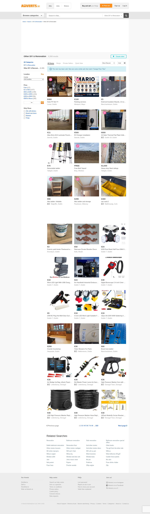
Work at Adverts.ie (27, 489)
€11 (49, 132)
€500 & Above (28, 98)
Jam (48, 459)
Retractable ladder (53, 168)
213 (97, 426)
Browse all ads (72, 503)
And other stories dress (93, 448)
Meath (80, 252)
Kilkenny (85, 204)
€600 (103, 132)
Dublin (54, 104)
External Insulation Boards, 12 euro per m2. (116, 102)
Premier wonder (71, 465)
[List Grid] (121, 63)
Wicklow (81, 171)
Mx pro (88, 459)
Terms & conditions (56, 487)
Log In (125, 6)
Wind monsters (91, 454)
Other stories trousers (53, 448)
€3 (48, 247)
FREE (77, 166)
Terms (104, 503)
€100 (76, 99)
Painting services (80, 102)
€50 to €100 (27, 92)
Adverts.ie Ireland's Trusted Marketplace (32, 5)
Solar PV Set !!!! (52, 102)
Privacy (92, 503)
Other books (110, 445)
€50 (76, 247)
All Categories (28, 62)
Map (42, 74)
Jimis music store (72, 459)
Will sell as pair (91, 451)
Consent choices (55, 494)
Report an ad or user (84, 484)
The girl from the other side (114, 448)
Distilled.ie (24, 482)
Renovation (50, 440)
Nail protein (50, 462)
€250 (49, 346)
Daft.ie (23, 484)
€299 (76, 199)
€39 (102, 280)
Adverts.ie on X (113, 488)
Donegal (63, 384)
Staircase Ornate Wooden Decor (85, 249)
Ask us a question (55, 484)
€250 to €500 (28, 96)
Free (25, 87)
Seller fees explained (84, 489)
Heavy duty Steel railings (109, 168)
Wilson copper (51, 454)
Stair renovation (91, 440)
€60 (102, 346)
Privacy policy (54, 489)
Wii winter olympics (53, 451)
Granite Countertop (54, 349)
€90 (49, 199)
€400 (49, 99)
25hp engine (90, 465)
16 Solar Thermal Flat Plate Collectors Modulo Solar (119, 135)
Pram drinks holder (112, 462)
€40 (49, 413)
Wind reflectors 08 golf (113, 454)
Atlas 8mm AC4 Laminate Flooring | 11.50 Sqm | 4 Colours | (68, 135)
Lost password (82, 482)
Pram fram (50, 465)
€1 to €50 (27, 90)
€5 (102, 99)
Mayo (83, 104)
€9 (48, 313)
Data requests (54, 496)
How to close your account (86, 487)
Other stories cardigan (73, 448)
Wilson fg (69, 454)
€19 (49, 280)
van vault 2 (105, 201)
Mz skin (108, 459)
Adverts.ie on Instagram (116, 482)
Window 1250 (51, 457)
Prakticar (89, 462)
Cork (115, 204)
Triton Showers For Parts (83, 349)
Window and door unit (73, 457)
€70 (49, 166)
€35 (76, 380)
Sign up (117, 6)
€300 (103, 199)
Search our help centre (57, 482)
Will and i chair (71, 451)
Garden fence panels (112, 457)
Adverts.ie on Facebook (115, 485)
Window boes (90, 457)
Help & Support (61, 503)
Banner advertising (83, 503)
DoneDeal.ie (25, 487)
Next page (122, 426)
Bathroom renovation (73, 440)
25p (107, 465)
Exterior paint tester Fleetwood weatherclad (62, 249)
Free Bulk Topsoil (80, 168)
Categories (111, 503)
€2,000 (104, 166)
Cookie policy (54, 491)
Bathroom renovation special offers (115, 441)
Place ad (107, 5)
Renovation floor (71, 445)
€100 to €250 (28, 94)
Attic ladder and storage (82, 201)
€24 (102, 247)
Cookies (98, 503)
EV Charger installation (82, 135)
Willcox (108, 451)
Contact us (125, 503)
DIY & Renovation (29, 65)
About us (118, 503)
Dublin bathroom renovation (55, 445)
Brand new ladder (107, 349)
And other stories (91, 445)
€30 (76, 346)
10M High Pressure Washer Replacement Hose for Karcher (67, 415)
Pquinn (68, 462)
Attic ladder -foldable (54, 201)
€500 (76, 132)
